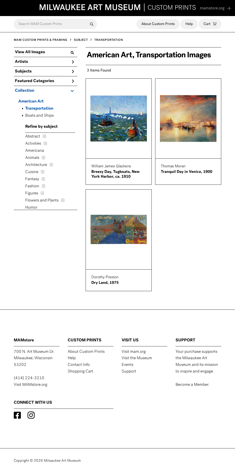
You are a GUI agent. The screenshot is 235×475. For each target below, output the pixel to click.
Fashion (32, 186)
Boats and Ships (39, 116)
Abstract (32, 137)
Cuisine (31, 172)
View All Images (30, 52)
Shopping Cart (80, 372)
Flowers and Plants (42, 201)
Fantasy (32, 179)
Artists (21, 62)
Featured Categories (34, 81)
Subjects (23, 71)
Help (189, 24)
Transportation (39, 109)
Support (129, 372)
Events (127, 365)
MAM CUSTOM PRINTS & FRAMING (40, 40)
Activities (33, 144)
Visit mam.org (134, 352)
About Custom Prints (158, 24)
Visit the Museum (137, 358)
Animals (32, 158)
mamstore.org (212, 8)
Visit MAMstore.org (30, 385)
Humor (31, 208)
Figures (31, 193)
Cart (207, 24)
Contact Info (79, 365)
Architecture (36, 165)
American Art (31, 101)
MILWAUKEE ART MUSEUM (117, 8)
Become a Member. (192, 385)
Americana (34, 151)
